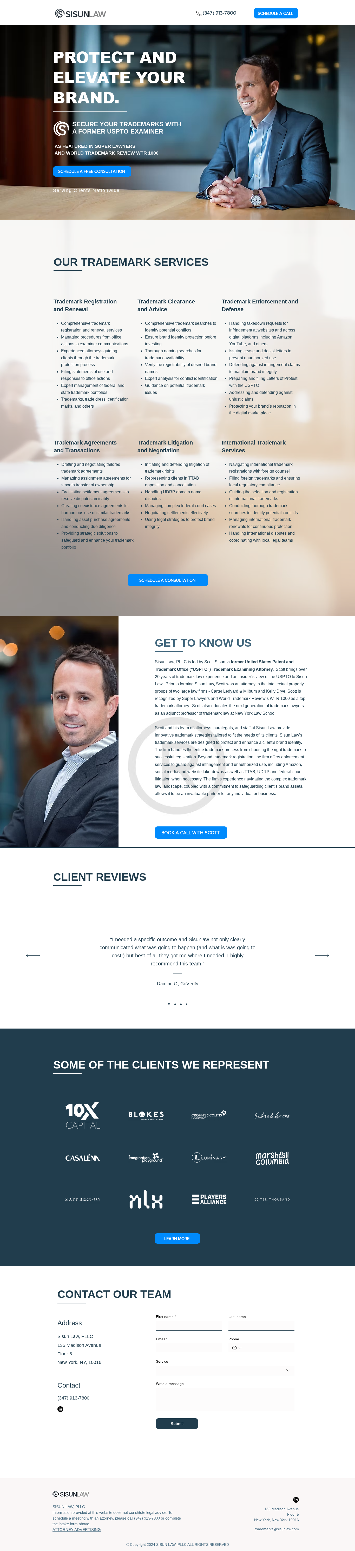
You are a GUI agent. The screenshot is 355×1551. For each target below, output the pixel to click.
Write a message (170, 1384)
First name (166, 1317)
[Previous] (33, 955)
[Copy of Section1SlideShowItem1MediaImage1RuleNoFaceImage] (175, 1004)
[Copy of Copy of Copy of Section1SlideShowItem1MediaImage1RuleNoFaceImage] (186, 1004)
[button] (276, 13)
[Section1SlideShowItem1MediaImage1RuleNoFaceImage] (168, 1004)
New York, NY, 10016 (79, 1362)
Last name (237, 1317)
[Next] (322, 955)
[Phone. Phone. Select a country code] (237, 1348)
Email (161, 1339)
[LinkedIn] (60, 1409)
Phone (233, 1339)
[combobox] (225, 1370)
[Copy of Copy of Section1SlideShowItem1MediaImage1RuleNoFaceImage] (181, 1004)
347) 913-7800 (148, 1518)
